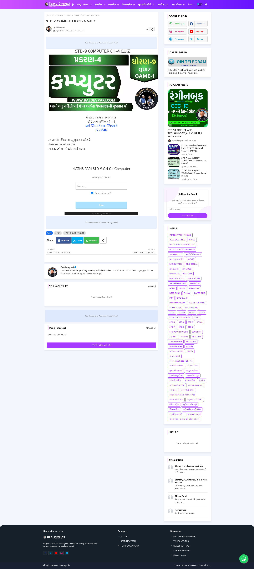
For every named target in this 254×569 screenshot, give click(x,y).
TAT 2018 (183, 336)
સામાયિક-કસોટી (175, 414)
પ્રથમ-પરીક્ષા (190, 380)
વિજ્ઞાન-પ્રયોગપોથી (194, 399)
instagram (179, 31)
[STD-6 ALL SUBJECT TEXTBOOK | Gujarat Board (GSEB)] (174, 174)
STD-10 (181, 312)
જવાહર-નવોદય (192, 370)
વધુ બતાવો (152, 286)
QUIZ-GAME (182, 298)
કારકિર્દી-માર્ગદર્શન (176, 365)
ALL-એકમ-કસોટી (176, 259)
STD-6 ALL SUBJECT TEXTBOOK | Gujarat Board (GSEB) (194, 173)
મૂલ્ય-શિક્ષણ (177, 4)
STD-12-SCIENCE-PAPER (179, 317)
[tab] (72, 4)
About (184, 565)
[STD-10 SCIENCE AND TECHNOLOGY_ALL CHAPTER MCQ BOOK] (188, 108)
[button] (200, 4)
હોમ (47, 15)
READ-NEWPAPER (129, 541)
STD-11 (192, 312)
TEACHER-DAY (175, 341)
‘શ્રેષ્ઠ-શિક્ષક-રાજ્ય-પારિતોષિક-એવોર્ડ (183, 419)
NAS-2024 (194, 283)
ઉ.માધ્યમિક (127, 4)
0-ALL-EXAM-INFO (177, 239)
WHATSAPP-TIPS (181, 541)
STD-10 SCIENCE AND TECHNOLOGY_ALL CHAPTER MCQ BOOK (185, 133)
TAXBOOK (196, 336)
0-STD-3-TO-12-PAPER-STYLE (182, 244)
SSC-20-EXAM (191, 307)
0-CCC (192, 239)
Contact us (192, 565)
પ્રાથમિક (98, 4)
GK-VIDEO (187, 268)
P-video (187, 293)
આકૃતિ (190, 351)
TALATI (172, 336)
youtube (189, 346)
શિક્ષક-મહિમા (174, 409)
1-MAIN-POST (175, 254)
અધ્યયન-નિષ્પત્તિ (176, 351)
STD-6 (200, 322)
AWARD (191, 259)
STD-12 (202, 312)
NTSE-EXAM (174, 293)
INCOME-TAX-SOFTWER (184, 536)
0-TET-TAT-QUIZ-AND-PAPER (182, 249)
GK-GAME (173, 268)
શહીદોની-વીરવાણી (190, 404)
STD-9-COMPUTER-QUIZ (61, 15)
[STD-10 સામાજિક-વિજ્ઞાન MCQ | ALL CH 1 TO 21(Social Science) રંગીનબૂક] (174, 149)
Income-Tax (174, 273)
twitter (200, 39)
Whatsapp (93, 240)
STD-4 (181, 322)
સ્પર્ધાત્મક (162, 4)
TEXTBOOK (191, 341)
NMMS (182, 288)
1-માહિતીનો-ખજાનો (193, 254)
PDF (171, 298)
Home (177, 565)
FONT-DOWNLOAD (130, 545)
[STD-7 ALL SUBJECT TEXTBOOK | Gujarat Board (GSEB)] (174, 162)
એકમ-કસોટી (174, 356)
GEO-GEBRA (191, 264)
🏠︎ (73, 4)
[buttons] (45, 553)
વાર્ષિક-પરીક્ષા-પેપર (176, 399)
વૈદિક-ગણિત (174, 404)
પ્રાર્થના (202, 380)
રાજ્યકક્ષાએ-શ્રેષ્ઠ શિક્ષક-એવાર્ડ (182, 394)
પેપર (190, 4)
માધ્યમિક (112, 4)
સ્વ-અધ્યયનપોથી (193, 414)
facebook (200, 23)
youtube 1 (200, 31)
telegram (179, 39)
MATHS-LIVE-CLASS (177, 283)
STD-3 (172, 322)
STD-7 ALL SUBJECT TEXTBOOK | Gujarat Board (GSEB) (194, 161)
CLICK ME (101, 130)
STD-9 (57, 233)
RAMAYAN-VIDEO (177, 302)
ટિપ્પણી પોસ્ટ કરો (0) (101, 345)
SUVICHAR (196, 331)
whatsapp (179, 23)
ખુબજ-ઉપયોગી (145, 4)
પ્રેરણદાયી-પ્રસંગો (176, 385)
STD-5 (190, 322)
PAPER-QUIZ (199, 293)
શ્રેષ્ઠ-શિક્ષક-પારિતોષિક (192, 409)
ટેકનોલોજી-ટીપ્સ (176, 375)
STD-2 (196, 317)
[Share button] (103, 240)
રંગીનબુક (173, 390)
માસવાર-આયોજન (195, 385)
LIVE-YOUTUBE (194, 278)
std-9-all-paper (175, 346)
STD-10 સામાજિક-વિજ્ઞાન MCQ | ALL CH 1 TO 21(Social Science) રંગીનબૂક (194, 148)
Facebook (65, 240)
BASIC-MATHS (175, 264)
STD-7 (172, 327)
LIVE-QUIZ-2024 (176, 278)
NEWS (172, 288)
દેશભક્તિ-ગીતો (175, 380)
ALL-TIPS (124, 536)
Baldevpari (67, 267)
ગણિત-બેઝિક (192, 365)
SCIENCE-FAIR (175, 307)
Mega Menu (82, 4)
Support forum (179, 555)
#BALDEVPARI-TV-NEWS (180, 235)
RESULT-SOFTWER (196, 302)
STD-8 (181, 327)
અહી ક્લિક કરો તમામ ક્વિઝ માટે (101, 126)
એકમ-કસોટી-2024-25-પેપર (180, 361)
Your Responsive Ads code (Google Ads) (101, 42)
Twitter (79, 240)
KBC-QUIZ (187, 273)
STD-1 (171, 312)
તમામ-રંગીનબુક (193, 375)
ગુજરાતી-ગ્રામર (175, 370)
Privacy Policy (204, 565)
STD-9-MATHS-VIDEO (178, 331)
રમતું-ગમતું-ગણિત (187, 390)
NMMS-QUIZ (194, 288)
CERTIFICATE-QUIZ (181, 550)
